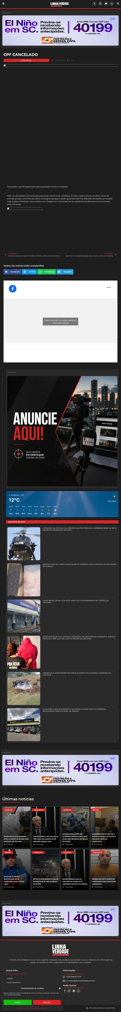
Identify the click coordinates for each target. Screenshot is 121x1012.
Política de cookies (23, 1008)
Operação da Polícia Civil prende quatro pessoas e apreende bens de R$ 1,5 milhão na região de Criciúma (79, 529)
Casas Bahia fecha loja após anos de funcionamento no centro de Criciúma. (76, 601)
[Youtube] (106, 3)
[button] (60, 988)
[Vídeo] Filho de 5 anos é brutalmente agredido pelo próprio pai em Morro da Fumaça (79, 565)
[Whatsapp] (112, 3)
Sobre (10, 978)
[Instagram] (100, 3)
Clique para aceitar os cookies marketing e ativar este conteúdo (60, 321)
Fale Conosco (14, 983)
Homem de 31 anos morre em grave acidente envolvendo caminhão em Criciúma (77, 674)
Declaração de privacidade (38, 1008)
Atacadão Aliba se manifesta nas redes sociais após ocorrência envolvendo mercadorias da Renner (74, 710)
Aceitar (17, 1002)
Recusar (46, 1002)
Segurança (26, 60)
